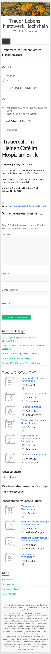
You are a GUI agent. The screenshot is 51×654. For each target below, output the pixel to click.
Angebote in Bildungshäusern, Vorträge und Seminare (24, 635)
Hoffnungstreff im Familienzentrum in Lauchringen (30, 438)
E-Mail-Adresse (10, 289)
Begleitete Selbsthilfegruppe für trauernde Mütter (35, 523)
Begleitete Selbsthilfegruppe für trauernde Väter (35, 539)
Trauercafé (12, 129)
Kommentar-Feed (10, 589)
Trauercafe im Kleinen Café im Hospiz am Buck (27, 109)
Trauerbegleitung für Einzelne (13, 616)
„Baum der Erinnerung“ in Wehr (16, 358)
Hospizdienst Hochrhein (15, 626)
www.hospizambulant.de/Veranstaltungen (27, 205)
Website (6, 303)
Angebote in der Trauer (24, 613)
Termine (11, 634)
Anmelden (7, 579)
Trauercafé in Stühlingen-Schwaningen (33, 379)
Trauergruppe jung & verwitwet (36, 623)
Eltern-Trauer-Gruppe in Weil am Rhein (20, 353)
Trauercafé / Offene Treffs (24, 634)
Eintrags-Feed (8, 584)
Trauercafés (39, 613)
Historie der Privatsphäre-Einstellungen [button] (31, 642)
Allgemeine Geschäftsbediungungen (34, 647)
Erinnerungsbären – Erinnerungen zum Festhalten (29, 631)
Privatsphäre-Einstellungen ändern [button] (35, 644)
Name (5, 273)
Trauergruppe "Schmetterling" (28, 507)
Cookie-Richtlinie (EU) (12, 647)
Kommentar (8, 234)
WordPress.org (9, 593)
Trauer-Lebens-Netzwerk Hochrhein (25, 23)
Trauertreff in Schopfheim (33, 393)
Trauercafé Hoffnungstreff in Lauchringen (21, 363)
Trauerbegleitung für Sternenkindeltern (17, 618)
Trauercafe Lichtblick (31, 406)
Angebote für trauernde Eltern (37, 616)
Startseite (11, 613)
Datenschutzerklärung (26, 649)
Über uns (31, 639)
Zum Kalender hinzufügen (22, 88)
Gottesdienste (22, 639)
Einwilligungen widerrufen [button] (12, 644)
